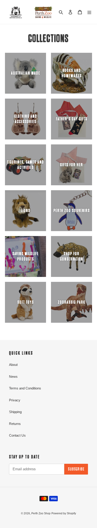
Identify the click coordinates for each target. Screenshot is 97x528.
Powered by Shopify (63, 513)
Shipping (15, 412)
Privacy (14, 400)
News (13, 376)
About (13, 365)
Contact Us (17, 435)
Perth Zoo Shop (41, 513)
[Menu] (89, 12)
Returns (15, 424)
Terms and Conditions (25, 388)
